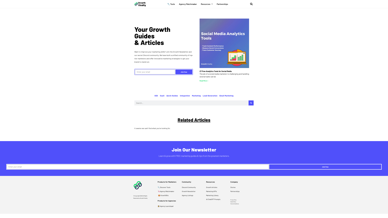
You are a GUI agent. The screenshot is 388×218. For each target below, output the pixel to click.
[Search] (251, 102)
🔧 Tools (171, 4)
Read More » (204, 81)
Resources (205, 4)
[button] (251, 4)
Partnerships (222, 4)
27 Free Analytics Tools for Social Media (216, 71)
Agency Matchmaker (188, 4)
